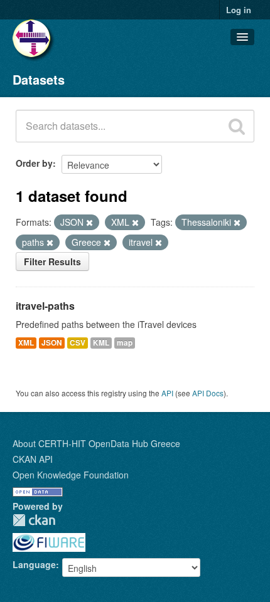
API (167, 393)
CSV (77, 342)
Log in (238, 10)
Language (34, 564)
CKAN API (33, 459)
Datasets (39, 79)
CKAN (34, 520)
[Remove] (89, 223)
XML (26, 342)
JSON (51, 342)
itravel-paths (45, 305)
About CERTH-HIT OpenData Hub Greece (96, 443)
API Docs (208, 393)
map (124, 342)
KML (101, 342)
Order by (34, 163)
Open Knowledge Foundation (71, 474)
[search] (237, 126)
